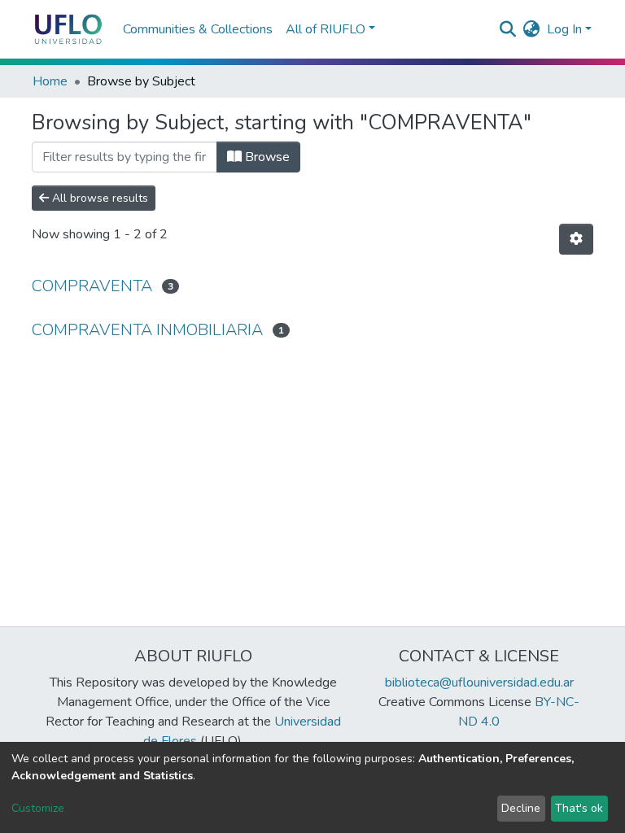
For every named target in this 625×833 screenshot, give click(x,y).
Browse (266, 157)
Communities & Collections (198, 29)
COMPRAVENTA (92, 286)
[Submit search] (508, 29)
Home (50, 81)
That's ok (579, 808)
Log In (564, 29)
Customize (37, 808)
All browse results (98, 198)
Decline (520, 808)
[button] (532, 29)
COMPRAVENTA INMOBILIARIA (147, 330)
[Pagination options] (576, 239)
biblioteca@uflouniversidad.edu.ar (479, 682)
